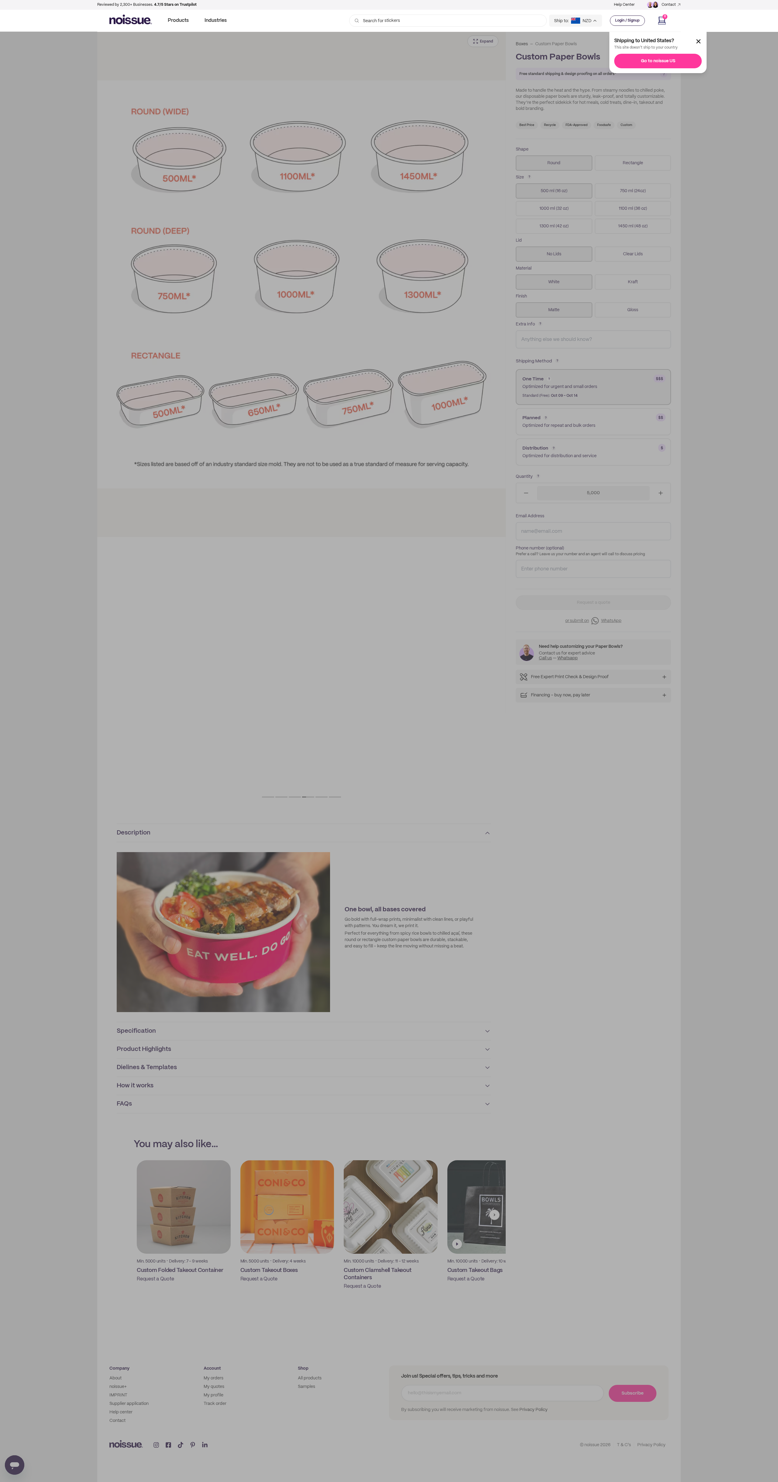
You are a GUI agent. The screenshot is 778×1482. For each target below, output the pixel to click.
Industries (216, 20)
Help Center (624, 4)
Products (178, 20)
